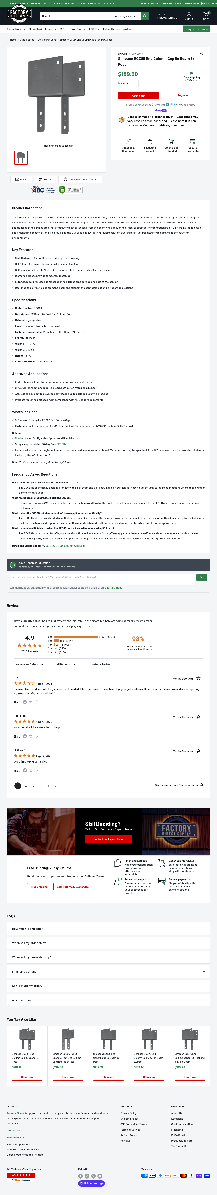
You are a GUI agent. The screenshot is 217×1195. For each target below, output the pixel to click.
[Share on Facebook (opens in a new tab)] (25, 702)
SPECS (61, 444)
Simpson (49, 29)
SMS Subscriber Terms (133, 1124)
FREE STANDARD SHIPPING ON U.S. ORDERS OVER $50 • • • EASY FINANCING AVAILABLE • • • (65, 3)
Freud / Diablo (76, 29)
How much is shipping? (27, 928)
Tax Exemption (180, 1146)
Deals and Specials (111, 29)
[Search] (145, 16)
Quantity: (123, 83)
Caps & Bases (27, 40)
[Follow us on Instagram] (87, 1176)
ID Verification (179, 1135)
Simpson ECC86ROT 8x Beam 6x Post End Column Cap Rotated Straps (67, 1057)
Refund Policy (128, 1135)
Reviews (125, 1140)
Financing (177, 1129)
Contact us (21, 438)
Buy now (182, 95)
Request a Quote (196, 29)
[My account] (189, 14)
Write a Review (101, 664)
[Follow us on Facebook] (80, 1176)
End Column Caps (46, 40)
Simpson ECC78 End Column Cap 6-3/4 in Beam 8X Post (148, 1057)
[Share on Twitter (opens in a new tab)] (31, 702)
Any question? (21, 1000)
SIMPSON (122, 53)
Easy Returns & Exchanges (73, 886)
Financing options (24, 971)
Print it (48, 179)
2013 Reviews (33, 651)
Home (13, 40)
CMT (62, 29)
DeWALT (93, 29)
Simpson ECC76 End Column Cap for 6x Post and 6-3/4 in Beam (190, 1057)
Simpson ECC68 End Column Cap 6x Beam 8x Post (106, 1057)
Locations (127, 29)
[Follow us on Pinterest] (93, 1176)
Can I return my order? (27, 986)
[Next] (210, 1056)
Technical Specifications (82, 179)
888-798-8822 (166, 16)
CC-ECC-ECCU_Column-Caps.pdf (65, 545)
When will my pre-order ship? (32, 957)
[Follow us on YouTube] (99, 1176)
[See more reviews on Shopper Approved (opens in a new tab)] (36, 702)
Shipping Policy (129, 1118)
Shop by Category (14, 29)
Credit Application (182, 1124)
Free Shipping (39, 886)
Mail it (23, 179)
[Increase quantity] (152, 83)
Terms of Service (130, 1129)
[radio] (84, 637)
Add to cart (138, 95)
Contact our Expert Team (108, 839)
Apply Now (189, 104)
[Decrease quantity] (134, 83)
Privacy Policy (128, 1113)
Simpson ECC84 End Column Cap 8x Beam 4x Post (25, 1057)
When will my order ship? (29, 943)
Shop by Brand (35, 29)
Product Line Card (182, 1140)
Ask (202, 577)
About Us (176, 1113)
